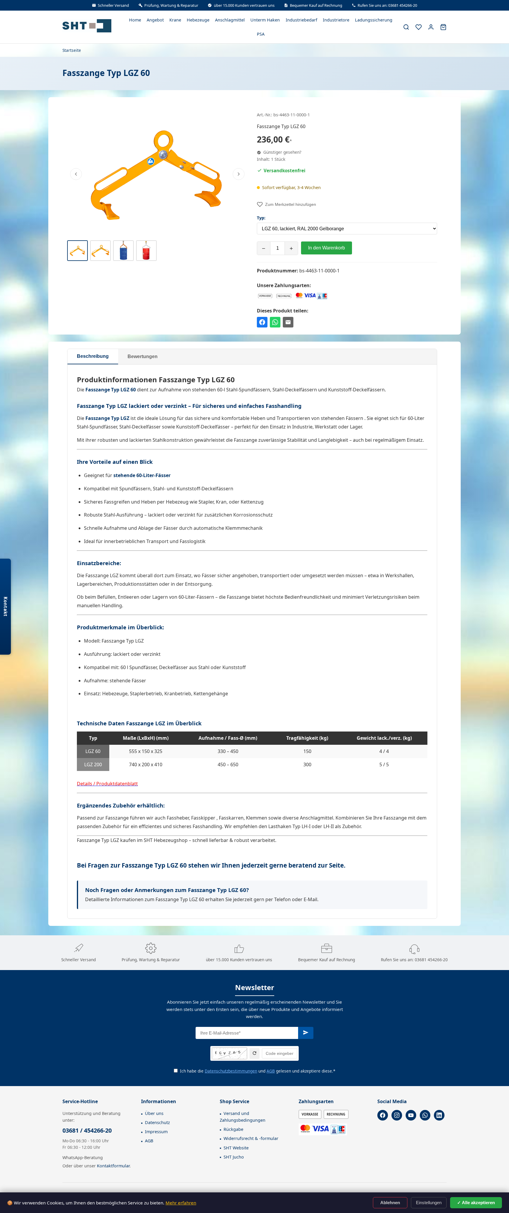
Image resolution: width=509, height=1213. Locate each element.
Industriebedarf (301, 20)
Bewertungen (143, 356)
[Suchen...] (406, 27)
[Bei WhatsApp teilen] (275, 322)
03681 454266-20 (431, 959)
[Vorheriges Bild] (76, 174)
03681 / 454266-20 (87, 1130)
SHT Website (236, 1148)
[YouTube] (411, 1115)
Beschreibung (93, 356)
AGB (271, 1071)
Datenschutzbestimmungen (231, 1071)
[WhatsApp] (425, 1115)
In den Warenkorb (326, 247)
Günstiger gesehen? (281, 152)
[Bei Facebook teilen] (262, 322)
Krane (175, 20)
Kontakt (6, 607)
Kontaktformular (113, 1166)
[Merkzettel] (418, 27)
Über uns (154, 1113)
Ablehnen (390, 1202)
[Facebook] (382, 1115)
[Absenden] (305, 1033)
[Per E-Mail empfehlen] (288, 322)
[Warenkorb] (443, 27)
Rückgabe (233, 1129)
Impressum (156, 1131)
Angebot (155, 20)
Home (135, 20)
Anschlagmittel (230, 20)
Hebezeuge (198, 20)
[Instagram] (396, 1115)
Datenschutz (157, 1122)
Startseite (71, 50)
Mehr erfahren (181, 1203)
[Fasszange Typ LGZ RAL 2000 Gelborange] (157, 173)
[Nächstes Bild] (238, 174)
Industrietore (336, 20)
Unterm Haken (265, 20)
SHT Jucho (234, 1157)
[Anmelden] (431, 27)
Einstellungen (429, 1202)
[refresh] (254, 1053)
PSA (261, 34)
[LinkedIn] (439, 1115)
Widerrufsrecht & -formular (251, 1138)
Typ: (261, 218)
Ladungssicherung (373, 20)
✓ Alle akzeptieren (476, 1202)
